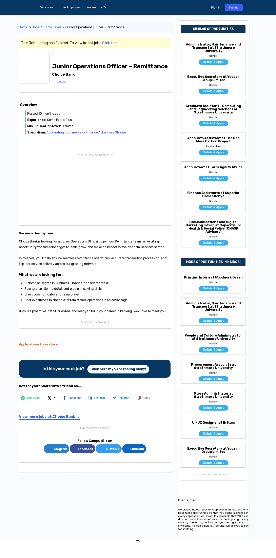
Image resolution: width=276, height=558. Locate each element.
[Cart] (204, 7)
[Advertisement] (95, 189)
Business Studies (113, 132)
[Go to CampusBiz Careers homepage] (138, 7)
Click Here (110, 43)
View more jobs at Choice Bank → (49, 416)
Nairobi (61, 81)
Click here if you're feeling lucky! (118, 369)
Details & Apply (213, 62)
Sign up (233, 7)
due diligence (197, 519)
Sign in (215, 7)
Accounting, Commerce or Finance (72, 132)
